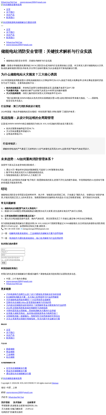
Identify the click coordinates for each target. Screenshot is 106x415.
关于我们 (10, 12)
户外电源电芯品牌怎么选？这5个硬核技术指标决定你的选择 (33, 294)
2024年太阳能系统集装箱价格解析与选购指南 (27, 308)
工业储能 (10, 354)
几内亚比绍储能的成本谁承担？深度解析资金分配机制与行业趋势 (36, 305)
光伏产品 (10, 15)
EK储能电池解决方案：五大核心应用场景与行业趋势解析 (32, 297)
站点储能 (10, 357)
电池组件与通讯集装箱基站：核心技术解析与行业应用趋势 (36, 238)
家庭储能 (10, 349)
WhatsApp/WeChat (9, 2)
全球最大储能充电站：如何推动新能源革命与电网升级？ (32, 313)
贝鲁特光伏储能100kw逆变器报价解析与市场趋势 (28, 302)
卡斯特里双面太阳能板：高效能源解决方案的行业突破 (31, 311)
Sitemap (55, 383)
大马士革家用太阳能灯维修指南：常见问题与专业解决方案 (33, 319)
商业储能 (10, 352)
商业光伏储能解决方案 (16, 371)
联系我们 (10, 17)
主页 (8, 9)
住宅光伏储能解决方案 (16, 368)
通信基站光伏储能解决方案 (18, 373)
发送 (3, 263)
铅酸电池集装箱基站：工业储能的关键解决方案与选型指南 (36, 233)
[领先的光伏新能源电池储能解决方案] (18, 22)
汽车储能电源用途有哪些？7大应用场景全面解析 (28, 300)
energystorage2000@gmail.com (33, 2)
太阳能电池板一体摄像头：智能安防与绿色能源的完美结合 (33, 316)
